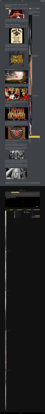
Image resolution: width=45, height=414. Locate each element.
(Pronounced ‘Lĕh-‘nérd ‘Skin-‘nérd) (8, 85)
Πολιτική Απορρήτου (33, 213)
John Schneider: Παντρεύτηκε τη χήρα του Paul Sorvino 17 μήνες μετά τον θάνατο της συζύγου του (36, 56)
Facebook (30, 141)
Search (29, 138)
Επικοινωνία (33, 214)
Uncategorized (7, 8)
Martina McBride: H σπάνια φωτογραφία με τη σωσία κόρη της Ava (36, 95)
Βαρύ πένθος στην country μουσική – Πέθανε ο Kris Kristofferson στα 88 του (36, 15)
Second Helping (13, 101)
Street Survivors (6, 122)
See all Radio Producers (7, 410)
